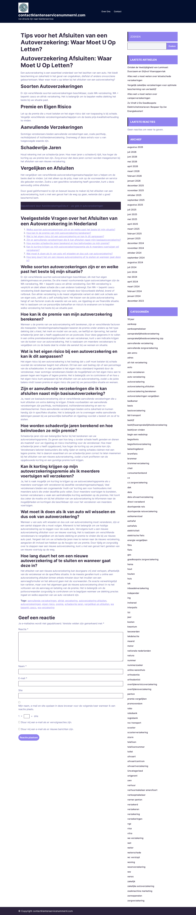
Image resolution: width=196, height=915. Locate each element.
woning (131, 862)
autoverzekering (135, 381)
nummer (131, 660)
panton (131, 694)
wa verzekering (135, 838)
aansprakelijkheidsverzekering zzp (145, 338)
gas (129, 554)
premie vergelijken (137, 698)
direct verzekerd (136, 501)
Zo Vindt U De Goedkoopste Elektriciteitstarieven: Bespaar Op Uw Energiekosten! (147, 107)
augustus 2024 (135, 262)
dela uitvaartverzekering (140, 497)
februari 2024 (134, 291)
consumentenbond (137, 473)
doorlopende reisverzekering (142, 511)
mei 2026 (132, 161)
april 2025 (132, 224)
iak (128, 583)
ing (129, 597)
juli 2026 (131, 152)
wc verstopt (133, 857)
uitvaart (131, 756)
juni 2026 (132, 156)
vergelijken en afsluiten (96, 604)
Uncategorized (135, 770)
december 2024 (135, 243)
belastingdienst (135, 449)
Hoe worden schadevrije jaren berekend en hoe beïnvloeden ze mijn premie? (67, 243)
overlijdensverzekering (139, 689)
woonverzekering (136, 867)
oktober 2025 (134, 195)
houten (131, 574)
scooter (131, 727)
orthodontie (133, 674)
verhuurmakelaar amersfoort (142, 790)
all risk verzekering (137, 362)
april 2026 (132, 166)
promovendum (134, 703)
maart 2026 (133, 171)
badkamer (132, 401)
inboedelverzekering (138, 588)
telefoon (131, 742)
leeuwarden (133, 631)
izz (128, 612)
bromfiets (132, 453)
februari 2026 (134, 176)
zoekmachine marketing (139, 891)
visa (129, 828)
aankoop (131, 324)
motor (130, 646)
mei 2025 (132, 219)
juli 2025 (131, 209)
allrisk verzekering (68, 600)
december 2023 (135, 300)
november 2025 (135, 190)
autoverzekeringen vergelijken (143, 396)
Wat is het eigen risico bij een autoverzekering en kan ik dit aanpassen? (65, 236)
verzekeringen (134, 818)
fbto (129, 545)
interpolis (132, 607)
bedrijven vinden (136, 429)
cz (128, 477)
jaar (129, 617)
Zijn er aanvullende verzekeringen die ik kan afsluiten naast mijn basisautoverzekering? (73, 239)
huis (129, 578)
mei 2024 (132, 277)
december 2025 (135, 185)
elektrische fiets (135, 535)
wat (129, 843)
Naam (22, 666)
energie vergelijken (137, 540)
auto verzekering (136, 376)
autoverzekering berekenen (141, 391)
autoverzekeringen (31, 604)
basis (130, 405)
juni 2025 (132, 214)
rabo (129, 708)
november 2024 (135, 248)
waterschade (134, 852)
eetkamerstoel (134, 516)
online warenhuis (136, 670)
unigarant (132, 775)
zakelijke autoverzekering (140, 886)
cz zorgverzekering (137, 482)
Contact (117, 11)
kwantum (132, 626)
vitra (129, 833)
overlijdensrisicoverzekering (142, 684)
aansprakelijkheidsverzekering (143, 333)
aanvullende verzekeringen (42, 600)
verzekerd (132, 804)
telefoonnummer (136, 746)
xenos (130, 876)
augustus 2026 (135, 147)
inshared (131, 602)
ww (129, 871)
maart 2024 (133, 286)
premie (59, 604)
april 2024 (132, 281)
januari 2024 (134, 296)
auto (129, 367)
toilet (130, 751)
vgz (129, 823)
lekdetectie (133, 636)
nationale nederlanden (139, 650)
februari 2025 (134, 233)
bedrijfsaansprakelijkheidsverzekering (147, 425)
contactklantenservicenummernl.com (51, 15)
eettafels (132, 525)
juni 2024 (132, 272)
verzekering (133, 814)
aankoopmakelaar (136, 328)
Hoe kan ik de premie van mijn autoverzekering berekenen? (58, 232)
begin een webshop (137, 434)
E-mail (22, 678)
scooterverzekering (137, 732)
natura (130, 655)
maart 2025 (133, 228)
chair (130, 468)
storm (130, 737)
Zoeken (135, 36)
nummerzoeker (135, 665)
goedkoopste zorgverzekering (142, 559)
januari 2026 (134, 180)
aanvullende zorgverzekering (142, 348)
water (130, 847)
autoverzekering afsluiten (92, 600)
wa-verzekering (46, 607)
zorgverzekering (135, 900)
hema (130, 564)
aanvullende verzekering (140, 343)
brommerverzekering (138, 463)
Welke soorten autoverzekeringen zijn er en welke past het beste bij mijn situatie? (70, 229)
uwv (129, 780)
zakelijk (131, 881)
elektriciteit (133, 530)
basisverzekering (136, 410)
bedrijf (130, 420)
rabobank (132, 713)
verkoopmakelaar (136, 795)
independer (133, 593)
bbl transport (134, 415)
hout (129, 569)
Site (20, 690)
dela (129, 492)
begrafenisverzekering (139, 444)
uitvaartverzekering (137, 766)
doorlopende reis (136, 506)
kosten (130, 622)
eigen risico (48, 604)
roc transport (134, 722)
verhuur (131, 785)
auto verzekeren (135, 372)
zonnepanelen (134, 895)
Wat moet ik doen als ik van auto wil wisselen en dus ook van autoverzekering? (69, 253)
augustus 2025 (135, 204)
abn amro (132, 353)
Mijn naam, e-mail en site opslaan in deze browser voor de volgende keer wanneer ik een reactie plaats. (66, 707)
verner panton (134, 799)
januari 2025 (133, 238)
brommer (132, 458)
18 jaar (130, 319)
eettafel (131, 521)
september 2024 (136, 257)
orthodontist (133, 679)
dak (129, 487)
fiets (129, 549)
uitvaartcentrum (135, 761)
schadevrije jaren (74, 604)
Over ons (105, 11)
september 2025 (135, 200)
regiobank (132, 718)
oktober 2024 (134, 252)
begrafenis (133, 439)
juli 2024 (131, 267)
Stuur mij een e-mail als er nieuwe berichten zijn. (47, 729)
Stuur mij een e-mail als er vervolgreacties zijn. (46, 722)
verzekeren (133, 809)
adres (130, 357)
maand (130, 641)
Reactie (23, 629)
